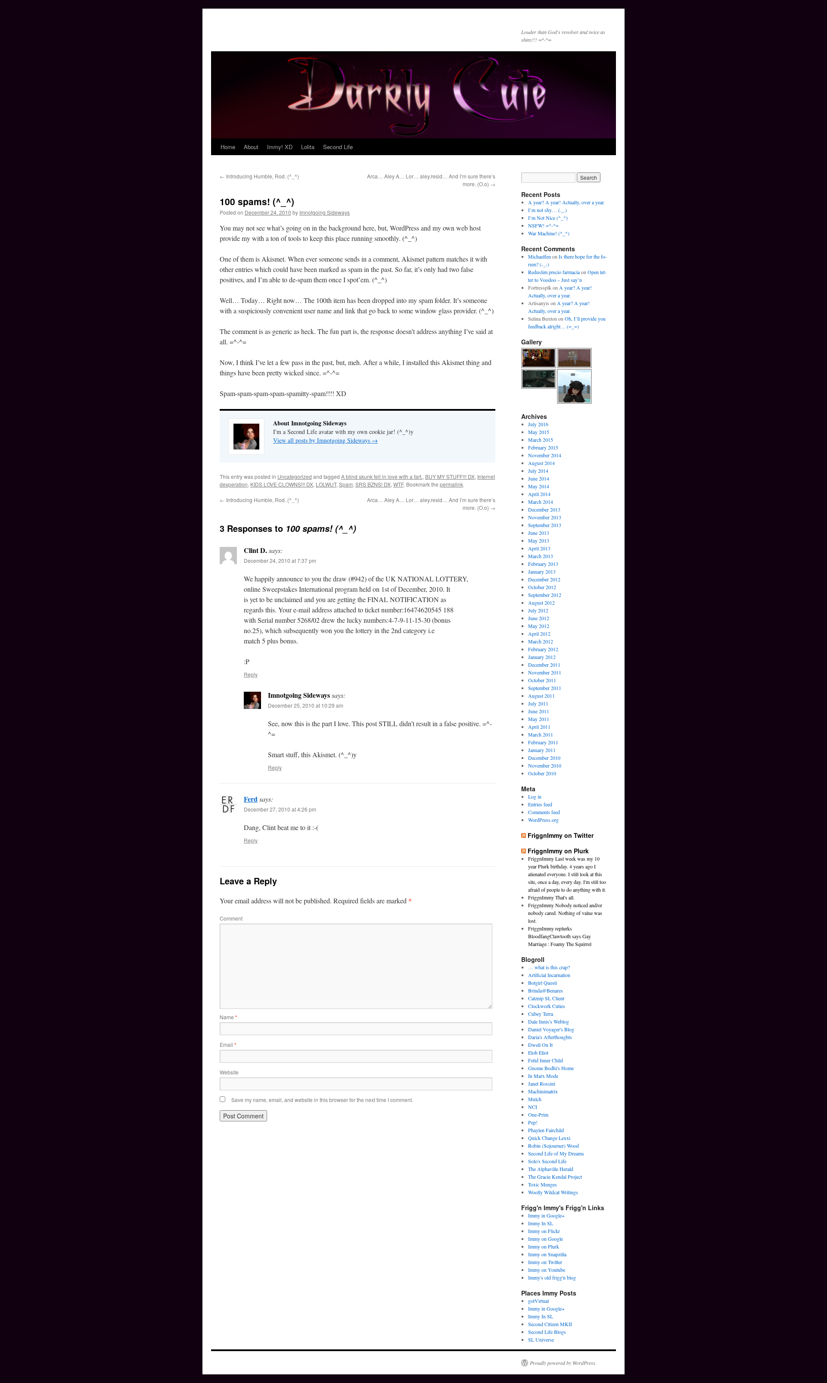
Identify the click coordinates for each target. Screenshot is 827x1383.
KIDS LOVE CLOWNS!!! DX (281, 484)
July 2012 (538, 610)
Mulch (534, 1099)
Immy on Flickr (544, 1230)
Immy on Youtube (546, 1269)
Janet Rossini (541, 1083)
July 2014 (538, 470)
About (251, 147)
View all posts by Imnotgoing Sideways (325, 440)
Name (228, 1017)
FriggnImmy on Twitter (561, 835)
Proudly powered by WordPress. (563, 1362)
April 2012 (539, 633)
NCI (532, 1106)
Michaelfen (539, 256)
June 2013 (538, 532)
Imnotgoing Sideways (324, 212)
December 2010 (544, 757)
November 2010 (544, 765)
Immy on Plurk (543, 1246)
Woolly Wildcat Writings (553, 1192)
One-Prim (538, 1114)
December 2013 (544, 509)
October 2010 (542, 773)
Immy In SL (540, 1223)
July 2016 (538, 424)
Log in (534, 796)
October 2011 (542, 680)
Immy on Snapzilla (547, 1254)
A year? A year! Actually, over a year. (566, 202)
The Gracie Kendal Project (555, 1176)
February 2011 (543, 742)
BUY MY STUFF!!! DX (450, 476)
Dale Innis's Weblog (548, 1021)
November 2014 (544, 455)
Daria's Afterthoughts (550, 1036)
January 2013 (542, 571)
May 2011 (538, 718)
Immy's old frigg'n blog (552, 1277)
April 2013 (539, 548)
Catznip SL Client (546, 998)
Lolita (307, 147)
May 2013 (538, 540)
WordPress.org (543, 819)
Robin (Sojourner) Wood (553, 1145)
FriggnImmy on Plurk (558, 850)
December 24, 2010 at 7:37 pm (280, 560)
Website (229, 1072)
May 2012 (538, 625)
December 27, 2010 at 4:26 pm (280, 809)
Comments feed (544, 812)
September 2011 (544, 687)
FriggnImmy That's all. (551, 897)
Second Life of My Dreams (556, 1153)
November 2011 (544, 672)
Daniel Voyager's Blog (551, 1029)
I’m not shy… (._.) (547, 209)
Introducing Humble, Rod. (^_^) (259, 176)
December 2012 (544, 579)
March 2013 (540, 556)
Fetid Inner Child (545, 1060)
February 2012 (543, 649)
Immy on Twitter (545, 1261)
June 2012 (538, 618)
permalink (451, 484)
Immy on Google (545, 1238)
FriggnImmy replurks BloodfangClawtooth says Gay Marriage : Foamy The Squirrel (559, 936)
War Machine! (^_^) (548, 233)
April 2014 (539, 493)
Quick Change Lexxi (549, 1137)
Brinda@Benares (545, 990)
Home (228, 147)
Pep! (533, 1122)
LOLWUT (326, 484)
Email (228, 1044)
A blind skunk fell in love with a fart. (382, 476)
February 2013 (543, 563)
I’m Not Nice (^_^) (548, 217)
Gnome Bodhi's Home (551, 1068)
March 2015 (540, 439)
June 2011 (538, 711)
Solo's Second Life (547, 1161)
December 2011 (544, 664)
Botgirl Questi (542, 982)
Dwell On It (540, 1044)
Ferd (251, 799)
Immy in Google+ (546, 1215)
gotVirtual (538, 1300)
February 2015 (543, 447)
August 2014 (541, 462)
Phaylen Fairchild (546, 1130)
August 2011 (541, 695)
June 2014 (538, 478)
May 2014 (538, 486)
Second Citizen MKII (550, 1324)
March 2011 (540, 734)
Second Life (338, 147)
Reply (251, 674)
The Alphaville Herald (550, 1168)
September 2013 (544, 524)
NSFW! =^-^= (543, 225)
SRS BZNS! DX (373, 484)
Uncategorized (294, 476)
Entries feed (540, 804)
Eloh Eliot (538, 1052)
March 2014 (540, 501)
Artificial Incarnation (549, 974)
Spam (346, 484)
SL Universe (541, 1339)
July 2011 (538, 703)
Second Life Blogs (547, 1331)
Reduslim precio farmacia (554, 271)
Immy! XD (279, 147)
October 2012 (542, 587)
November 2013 (544, 517)
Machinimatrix (543, 1091)
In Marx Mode (543, 1075)
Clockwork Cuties (546, 1005)
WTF (398, 484)
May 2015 (538, 431)
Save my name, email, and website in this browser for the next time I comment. (322, 1099)
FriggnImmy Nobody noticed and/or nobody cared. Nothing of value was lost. (565, 913)
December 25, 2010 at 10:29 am (305, 705)
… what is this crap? (549, 967)
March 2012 (540, 641)
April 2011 (539, 726)
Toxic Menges (542, 1184)
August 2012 (541, 602)
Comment (231, 918)
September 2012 (544, 594)
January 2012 (542, 656)
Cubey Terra (540, 1013)
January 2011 (542, 749)
